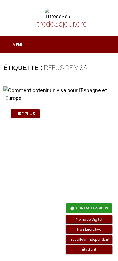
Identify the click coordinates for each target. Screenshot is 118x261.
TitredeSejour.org (59, 24)
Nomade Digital (89, 219)
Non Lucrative (89, 229)
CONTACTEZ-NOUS (92, 208)
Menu (18, 44)
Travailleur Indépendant (89, 239)
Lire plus (25, 114)
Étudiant (89, 249)
